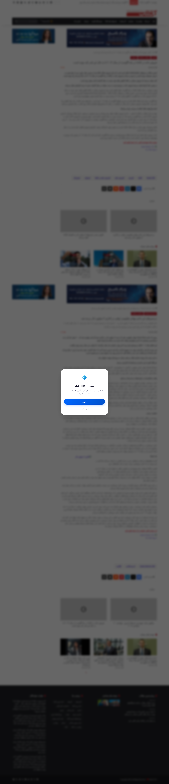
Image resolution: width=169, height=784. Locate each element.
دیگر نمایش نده (84, 408)
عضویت (84, 402)
